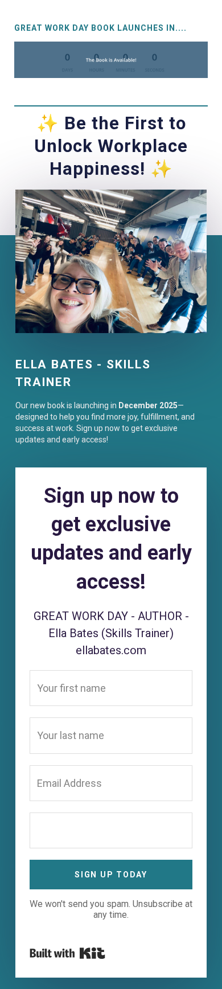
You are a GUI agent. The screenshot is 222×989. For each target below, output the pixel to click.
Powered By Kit (67, 953)
